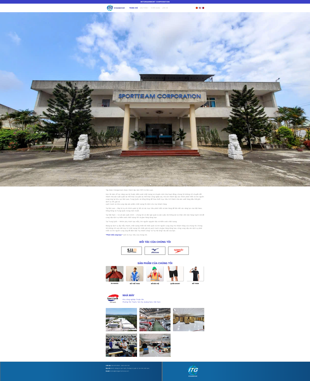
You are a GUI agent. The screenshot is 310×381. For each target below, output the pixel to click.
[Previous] (8, 99)
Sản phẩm (143, 8)
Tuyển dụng (155, 8)
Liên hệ (165, 8)
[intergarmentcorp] (116, 8)
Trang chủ (133, 8)
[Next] (301, 99)
